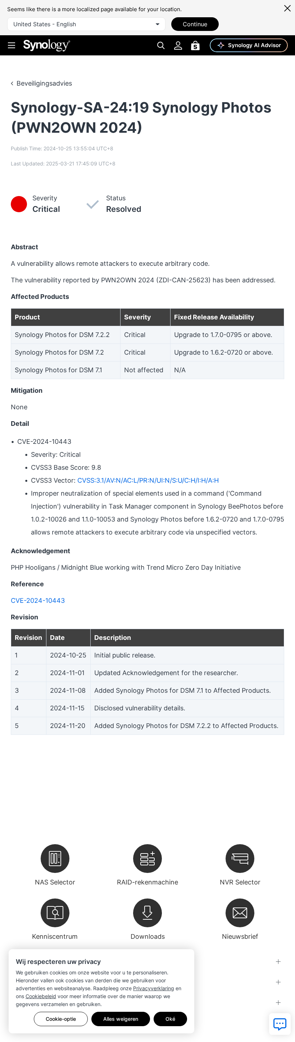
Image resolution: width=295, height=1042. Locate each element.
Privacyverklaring (153, 988)
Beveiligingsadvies (44, 83)
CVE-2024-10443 (38, 600)
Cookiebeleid (41, 996)
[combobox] (86, 24)
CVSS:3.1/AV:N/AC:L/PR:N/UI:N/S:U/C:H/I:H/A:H (148, 480)
